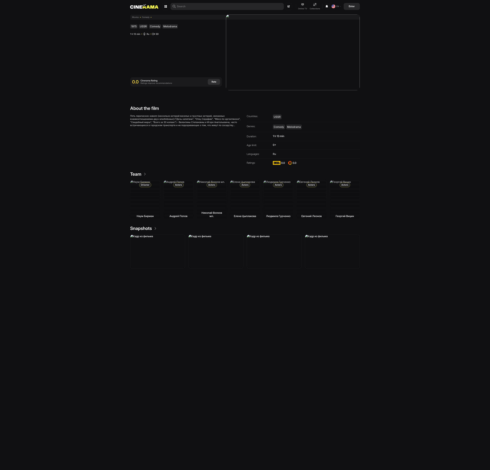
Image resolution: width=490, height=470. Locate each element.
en (337, 6)
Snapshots (141, 228)
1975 (134, 26)
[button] (157, 251)
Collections (315, 8)
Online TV (302, 8)
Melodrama (170, 26)
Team (135, 174)
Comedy (145, 17)
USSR (143, 26)
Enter (352, 6)
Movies (135, 17)
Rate (214, 81)
